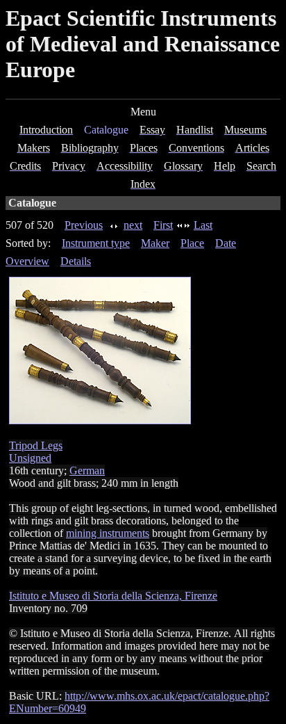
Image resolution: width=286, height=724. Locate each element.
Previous (84, 225)
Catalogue (106, 130)
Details (75, 261)
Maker (155, 243)
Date (225, 243)
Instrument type (96, 243)
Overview (27, 261)
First (163, 225)
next (133, 225)
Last (203, 225)
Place (192, 243)
